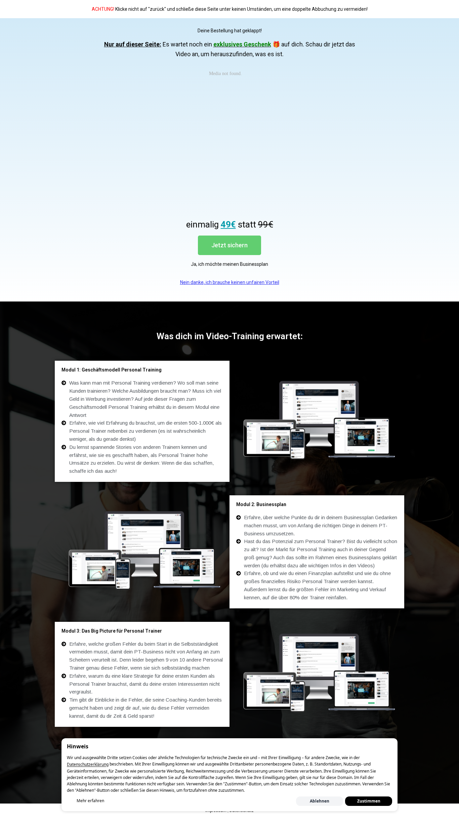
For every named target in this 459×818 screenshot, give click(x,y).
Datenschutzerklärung (88, 765)
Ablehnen (319, 801)
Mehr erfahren (90, 801)
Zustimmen (368, 801)
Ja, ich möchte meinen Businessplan (229, 264)
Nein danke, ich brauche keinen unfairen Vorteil (229, 282)
